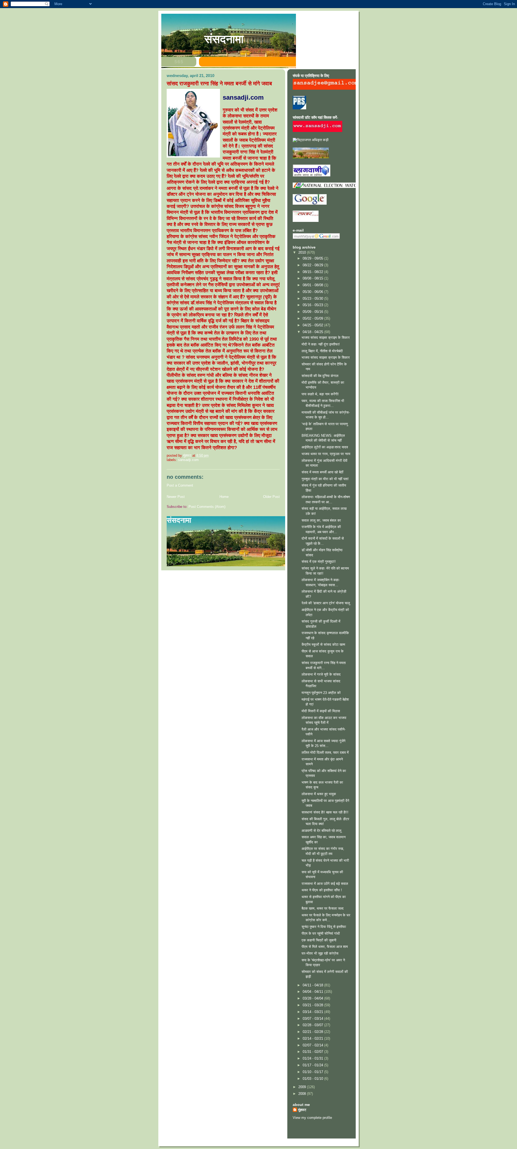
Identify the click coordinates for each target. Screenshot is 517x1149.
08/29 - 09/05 (313, 258)
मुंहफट (302, 1110)
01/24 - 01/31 (313, 1058)
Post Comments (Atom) (206, 507)
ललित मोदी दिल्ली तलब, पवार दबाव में (325, 752)
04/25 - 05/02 (313, 325)
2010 (302, 252)
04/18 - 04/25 (313, 332)
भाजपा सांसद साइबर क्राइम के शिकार (326, 338)
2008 (302, 1094)
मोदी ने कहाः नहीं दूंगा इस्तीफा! (321, 344)
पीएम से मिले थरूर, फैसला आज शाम (325, 947)
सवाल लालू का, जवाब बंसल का (321, 520)
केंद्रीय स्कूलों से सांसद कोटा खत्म (323, 644)
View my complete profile (312, 1118)
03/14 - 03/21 (313, 1012)
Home (224, 497)
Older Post (271, 497)
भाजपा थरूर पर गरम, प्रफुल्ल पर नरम (326, 454)
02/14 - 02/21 (313, 1038)
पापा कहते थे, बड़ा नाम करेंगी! (320, 394)
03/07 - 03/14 (313, 1019)
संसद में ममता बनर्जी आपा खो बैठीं (322, 472)
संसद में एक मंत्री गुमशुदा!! (319, 562)
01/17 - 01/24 (313, 1065)
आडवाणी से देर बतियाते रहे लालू (321, 831)
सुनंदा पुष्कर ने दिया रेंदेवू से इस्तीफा (324, 927)
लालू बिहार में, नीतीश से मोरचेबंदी (322, 351)
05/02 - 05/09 (313, 318)
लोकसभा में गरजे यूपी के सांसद (321, 674)
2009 (302, 1087)
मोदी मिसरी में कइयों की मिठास (321, 711)
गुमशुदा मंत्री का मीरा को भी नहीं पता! (325, 479)
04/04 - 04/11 (313, 992)
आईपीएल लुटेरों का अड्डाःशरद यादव (325, 447)
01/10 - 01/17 (313, 1072)
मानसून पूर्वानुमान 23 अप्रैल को (321, 693)
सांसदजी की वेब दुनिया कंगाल (320, 376)
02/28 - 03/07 (313, 1025)
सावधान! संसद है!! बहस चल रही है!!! (325, 812)
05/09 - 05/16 (313, 312)
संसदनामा (224, 39)
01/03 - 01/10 (313, 1079)
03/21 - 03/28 (313, 1005)
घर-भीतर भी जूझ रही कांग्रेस (320, 953)
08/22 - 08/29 (313, 265)
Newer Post (176, 497)
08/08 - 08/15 (313, 278)
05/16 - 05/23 (313, 305)
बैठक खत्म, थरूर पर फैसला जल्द (323, 908)
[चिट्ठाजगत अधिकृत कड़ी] (311, 140)
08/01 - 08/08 (313, 285)
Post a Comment (180, 485)
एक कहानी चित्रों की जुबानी (319, 940)
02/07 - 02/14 (313, 1045)
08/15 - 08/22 (313, 272)
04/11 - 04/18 (313, 985)
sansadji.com (188, 460)
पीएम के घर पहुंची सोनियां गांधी (321, 933)
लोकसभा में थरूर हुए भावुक (319, 794)
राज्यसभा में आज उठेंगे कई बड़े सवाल (325, 884)
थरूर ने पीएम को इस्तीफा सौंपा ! (322, 890)
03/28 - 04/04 (313, 998)
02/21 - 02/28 (313, 1032)
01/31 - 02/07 (313, 1052)
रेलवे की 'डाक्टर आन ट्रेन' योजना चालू (326, 603)
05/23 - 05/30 (313, 298)
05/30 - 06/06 (313, 292)
